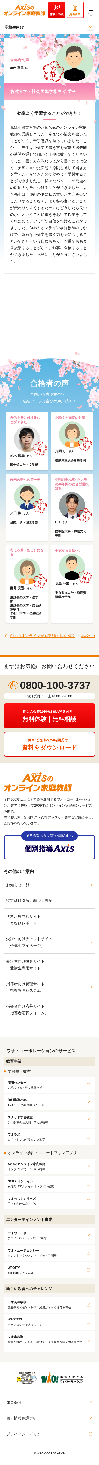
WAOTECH (25, 1322)
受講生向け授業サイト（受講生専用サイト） (25, 964)
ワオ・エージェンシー (32, 1253)
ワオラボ (26, 1137)
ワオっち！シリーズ (22, 1201)
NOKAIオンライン (31, 1183)
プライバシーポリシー (25, 1434)
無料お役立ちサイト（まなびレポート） (23, 919)
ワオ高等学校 (39, 1304)
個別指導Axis (29, 1102)
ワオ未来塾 (47, 1341)
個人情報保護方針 (21, 1418)
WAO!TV (21, 1270)
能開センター (25, 1085)
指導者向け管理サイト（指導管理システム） (25, 987)
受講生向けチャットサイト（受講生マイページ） (29, 942)
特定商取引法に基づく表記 (29, 901)
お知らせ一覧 (17, 885)
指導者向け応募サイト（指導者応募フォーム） (27, 1009)
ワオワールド (27, 1235)
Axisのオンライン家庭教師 (26, 1166)
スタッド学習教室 (28, 1119)
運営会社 (14, 1403)
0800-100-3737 (55, 685)
